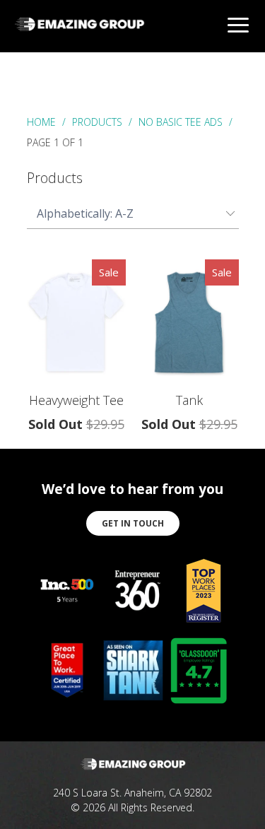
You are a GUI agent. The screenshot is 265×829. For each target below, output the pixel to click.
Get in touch (133, 523)
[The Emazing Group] (79, 33)
